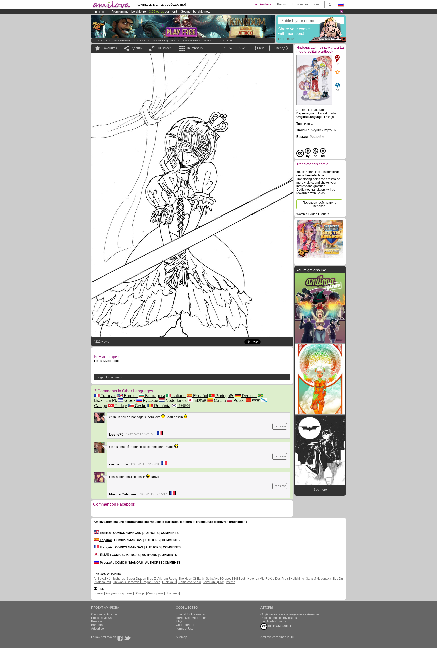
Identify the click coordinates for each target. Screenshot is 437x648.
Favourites (109, 48)
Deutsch (249, 396)
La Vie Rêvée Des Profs (272, 578)
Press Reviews (101, 618)
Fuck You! (169, 582)
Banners (97, 625)
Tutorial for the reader (190, 614)
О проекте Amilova (104, 614)
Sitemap (181, 637)
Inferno (230, 582)
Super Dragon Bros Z (141, 578)
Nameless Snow (189, 582)
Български (154, 396)
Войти (281, 4)
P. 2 (232, 40)
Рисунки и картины (163, 40)
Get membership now (195, 11)
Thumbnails (194, 48)
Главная (98, 40)
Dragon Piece (150, 582)
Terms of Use (185, 628)
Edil (236, 578)
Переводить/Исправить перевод (319, 204)
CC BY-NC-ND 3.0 (280, 626)
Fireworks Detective (126, 582)
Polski (238, 400)
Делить (137, 48)
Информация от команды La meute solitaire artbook (320, 49)
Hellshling (297, 578)
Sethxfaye (213, 578)
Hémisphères (115, 578)
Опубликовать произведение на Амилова (290, 614)
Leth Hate (247, 578)
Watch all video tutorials (312, 214)
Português (224, 396)
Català (219, 400)
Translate (279, 426)
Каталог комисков (120, 40)
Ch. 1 (221, 40)
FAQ (179, 621)
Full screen (164, 48)
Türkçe (120, 406)
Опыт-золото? (186, 625)
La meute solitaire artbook (196, 40)
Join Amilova (262, 4)
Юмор (139, 593)
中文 (255, 400)
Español (200, 396)
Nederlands (176, 400)
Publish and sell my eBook (278, 618)
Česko (140, 406)
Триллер (172, 593)
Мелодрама (155, 593)
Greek (129, 400)
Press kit (97, 621)
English (130, 396)
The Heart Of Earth (191, 578)
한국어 (183, 406)
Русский (150, 400)
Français (108, 396)
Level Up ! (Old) (213, 582)
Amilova (99, 578)
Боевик (99, 593)
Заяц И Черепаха (318, 578)
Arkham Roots (167, 578)
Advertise (97, 628)
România (161, 406)
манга (141, 40)
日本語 (199, 400)
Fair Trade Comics (273, 621)
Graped (226, 578)
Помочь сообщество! (191, 618)
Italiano (178, 396)
